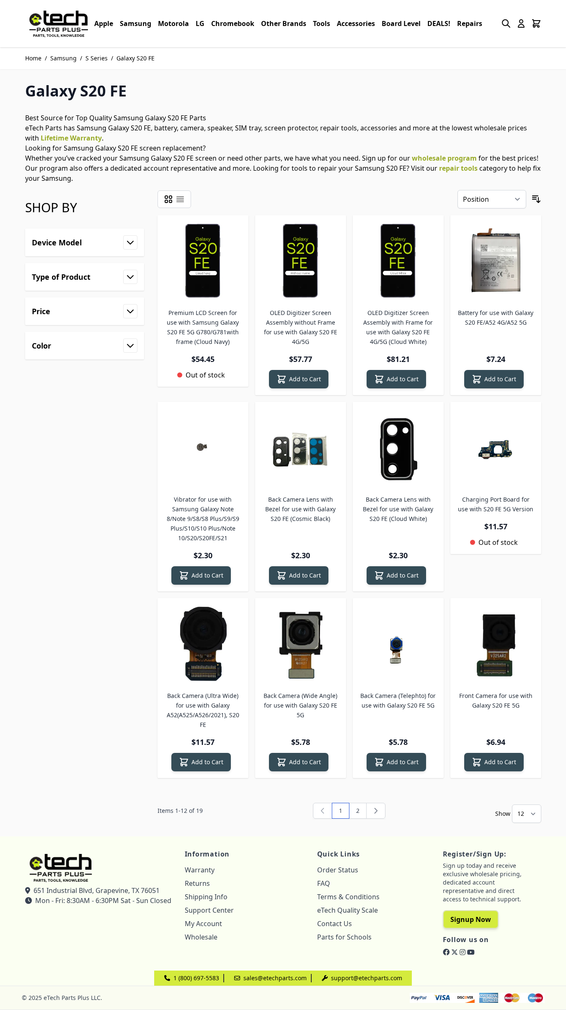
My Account (203, 923)
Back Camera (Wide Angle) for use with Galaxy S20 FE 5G (300, 705)
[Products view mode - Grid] (168, 199)
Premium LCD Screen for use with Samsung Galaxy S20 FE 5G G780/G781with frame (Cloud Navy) (203, 327)
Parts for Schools (344, 937)
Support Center (209, 910)
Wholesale (201, 937)
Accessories (356, 23)
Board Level (401, 23)
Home (33, 58)
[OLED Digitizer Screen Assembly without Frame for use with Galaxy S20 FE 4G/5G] (300, 260)
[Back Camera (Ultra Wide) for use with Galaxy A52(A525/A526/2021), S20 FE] (203, 643)
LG (200, 23)
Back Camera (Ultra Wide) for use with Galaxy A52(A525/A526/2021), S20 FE (203, 710)
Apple (103, 23)
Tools (321, 23)
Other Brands (283, 23)
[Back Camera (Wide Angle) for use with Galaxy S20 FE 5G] (300, 643)
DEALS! (438, 23)
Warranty (200, 870)
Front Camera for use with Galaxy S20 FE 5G (495, 700)
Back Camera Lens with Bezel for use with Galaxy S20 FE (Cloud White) (398, 509)
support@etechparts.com (366, 978)
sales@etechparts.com (275, 978)
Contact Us (334, 923)
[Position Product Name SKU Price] (491, 199)
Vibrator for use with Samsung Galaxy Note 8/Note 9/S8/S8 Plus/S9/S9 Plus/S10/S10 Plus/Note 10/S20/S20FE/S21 (203, 518)
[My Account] (521, 23)
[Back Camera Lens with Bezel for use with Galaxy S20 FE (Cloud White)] (398, 447)
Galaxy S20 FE (135, 58)
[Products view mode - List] (180, 199)
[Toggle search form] (506, 23)
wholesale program (444, 158)
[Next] (375, 811)
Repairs (469, 23)
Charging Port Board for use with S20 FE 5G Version (495, 504)
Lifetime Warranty (71, 138)
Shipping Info (206, 896)
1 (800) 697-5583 (196, 978)
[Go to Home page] (58, 23)
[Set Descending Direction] (536, 199)
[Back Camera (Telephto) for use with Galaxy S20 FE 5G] (398, 643)
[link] (322, 811)
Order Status (337, 870)
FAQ (323, 883)
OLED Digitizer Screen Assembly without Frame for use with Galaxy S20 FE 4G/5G (300, 327)
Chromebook (232, 23)
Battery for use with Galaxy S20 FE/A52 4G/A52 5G (495, 317)
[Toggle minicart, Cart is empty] (536, 23)
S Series (96, 58)
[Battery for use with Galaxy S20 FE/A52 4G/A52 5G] (496, 260)
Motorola (173, 23)
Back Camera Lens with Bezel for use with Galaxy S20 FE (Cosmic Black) (300, 509)
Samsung (135, 23)
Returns (197, 883)
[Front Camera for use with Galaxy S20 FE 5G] (496, 643)
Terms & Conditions (348, 896)
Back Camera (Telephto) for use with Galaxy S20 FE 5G (398, 700)
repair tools (458, 168)
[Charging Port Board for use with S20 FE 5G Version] (496, 447)
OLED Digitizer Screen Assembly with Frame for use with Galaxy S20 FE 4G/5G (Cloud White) (398, 327)
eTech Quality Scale (347, 910)
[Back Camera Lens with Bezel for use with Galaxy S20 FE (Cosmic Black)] (300, 447)
